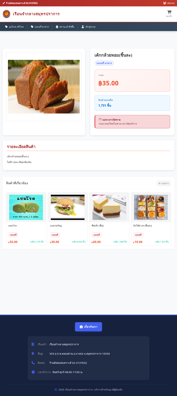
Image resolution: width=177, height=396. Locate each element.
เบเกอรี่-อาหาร (42, 26)
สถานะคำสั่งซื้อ (66, 26)
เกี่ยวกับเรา (90, 327)
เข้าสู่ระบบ (90, 26)
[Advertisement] (88, 280)
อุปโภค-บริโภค (16, 26)
